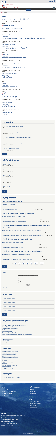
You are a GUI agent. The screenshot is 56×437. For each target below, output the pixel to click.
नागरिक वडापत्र (33, 393)
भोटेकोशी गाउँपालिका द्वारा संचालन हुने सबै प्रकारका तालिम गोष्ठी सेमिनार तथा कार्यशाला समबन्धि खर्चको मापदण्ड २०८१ (22, 230)
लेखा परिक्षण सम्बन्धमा (5, 329)
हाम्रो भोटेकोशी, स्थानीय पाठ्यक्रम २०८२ (12, 201)
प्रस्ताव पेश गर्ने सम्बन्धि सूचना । (10, 96)
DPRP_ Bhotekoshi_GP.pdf (10, 73)
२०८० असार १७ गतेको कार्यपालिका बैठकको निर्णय (15, 48)
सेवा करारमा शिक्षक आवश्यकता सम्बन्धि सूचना (14, 58)
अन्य (24, 9)
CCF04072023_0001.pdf (9, 44)
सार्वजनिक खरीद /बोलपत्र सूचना (9, 391)
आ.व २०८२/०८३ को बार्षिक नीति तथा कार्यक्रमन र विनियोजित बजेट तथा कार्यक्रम (17, 137)
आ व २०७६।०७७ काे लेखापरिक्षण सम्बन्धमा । (10, 323)
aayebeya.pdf (6, 34)
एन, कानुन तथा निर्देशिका (7, 393)
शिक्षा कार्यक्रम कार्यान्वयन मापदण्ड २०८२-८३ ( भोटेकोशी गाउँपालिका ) (19, 213)
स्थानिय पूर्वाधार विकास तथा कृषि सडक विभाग (9, 353)
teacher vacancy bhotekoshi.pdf (11, 63)
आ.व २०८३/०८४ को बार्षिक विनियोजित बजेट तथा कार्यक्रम (13, 126)
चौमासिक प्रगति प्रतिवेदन (35, 403)
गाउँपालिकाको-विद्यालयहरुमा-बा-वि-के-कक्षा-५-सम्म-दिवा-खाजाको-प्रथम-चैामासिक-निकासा (17, 334)
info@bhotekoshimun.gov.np (7, 421)
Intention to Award (6, 169)
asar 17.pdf (6, 54)
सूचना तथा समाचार (6, 389)
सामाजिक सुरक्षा (33, 391)
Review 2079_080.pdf (8, 25)
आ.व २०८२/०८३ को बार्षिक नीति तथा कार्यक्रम (11, 148)
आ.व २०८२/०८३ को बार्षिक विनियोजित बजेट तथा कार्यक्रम (13, 143)
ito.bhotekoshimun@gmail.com (11, 419)
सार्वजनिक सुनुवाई (33, 405)
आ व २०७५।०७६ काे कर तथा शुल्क (9, 310)
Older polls (4, 287)
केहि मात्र (21, 281)
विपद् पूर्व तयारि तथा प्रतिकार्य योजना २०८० (13, 67)
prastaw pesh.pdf (7, 102)
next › (36, 263)
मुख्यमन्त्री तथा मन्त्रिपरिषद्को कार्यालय (8, 356)
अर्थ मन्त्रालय (4, 360)
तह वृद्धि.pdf (5, 83)
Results (3, 288)
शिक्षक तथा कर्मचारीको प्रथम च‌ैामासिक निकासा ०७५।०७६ (12, 332)
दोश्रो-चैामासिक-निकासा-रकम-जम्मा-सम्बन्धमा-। (10, 328)
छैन (20, 280)
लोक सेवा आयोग (4, 359)
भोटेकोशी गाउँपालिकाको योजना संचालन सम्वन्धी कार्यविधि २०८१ (17, 239)
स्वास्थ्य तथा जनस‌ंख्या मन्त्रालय (7, 362)
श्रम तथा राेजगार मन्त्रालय (6, 366)
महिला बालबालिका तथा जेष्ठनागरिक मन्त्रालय (9, 365)
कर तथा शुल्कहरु (5, 395)
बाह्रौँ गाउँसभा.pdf (7, 93)
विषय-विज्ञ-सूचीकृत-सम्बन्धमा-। (7, 331)
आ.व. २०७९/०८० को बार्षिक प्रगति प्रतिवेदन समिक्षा (16, 19)
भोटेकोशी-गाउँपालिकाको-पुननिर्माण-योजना (9, 326)
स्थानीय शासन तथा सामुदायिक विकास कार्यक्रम (10, 357)
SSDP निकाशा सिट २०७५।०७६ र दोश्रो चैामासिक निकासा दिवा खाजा (14, 325)
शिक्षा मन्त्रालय (4, 363)
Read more (5, 27)
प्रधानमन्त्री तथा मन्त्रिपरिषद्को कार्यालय (9, 354)
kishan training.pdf (7, 112)
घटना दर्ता (32, 389)
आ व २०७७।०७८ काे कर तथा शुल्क (9, 302)
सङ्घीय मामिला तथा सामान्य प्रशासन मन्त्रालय (10, 351)
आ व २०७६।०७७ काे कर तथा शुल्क (9, 306)
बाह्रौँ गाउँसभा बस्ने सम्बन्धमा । (10, 87)
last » (42, 263)
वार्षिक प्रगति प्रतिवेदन (34, 401)
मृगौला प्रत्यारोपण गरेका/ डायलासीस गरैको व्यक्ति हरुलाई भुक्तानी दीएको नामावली (23, 38)
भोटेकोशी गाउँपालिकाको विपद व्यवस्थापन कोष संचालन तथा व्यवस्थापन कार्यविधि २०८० (22, 251)
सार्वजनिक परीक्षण (33, 408)
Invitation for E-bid (6, 164)
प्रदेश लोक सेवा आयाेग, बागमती (7, 368)
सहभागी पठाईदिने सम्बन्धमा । (9, 106)
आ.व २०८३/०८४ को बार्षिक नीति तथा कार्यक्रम (11, 132)
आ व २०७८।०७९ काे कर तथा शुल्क (9, 298)
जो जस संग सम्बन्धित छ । (14, 9)
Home (2, 12)
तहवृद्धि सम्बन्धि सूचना (7, 77)
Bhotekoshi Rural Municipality (12, 377)
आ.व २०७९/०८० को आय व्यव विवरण (12, 29)
